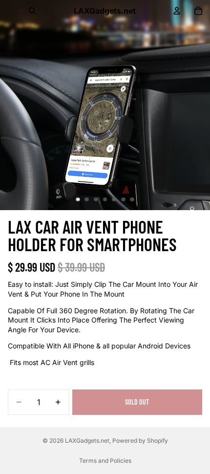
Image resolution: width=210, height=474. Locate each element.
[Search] (32, 11)
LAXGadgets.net (87, 440)
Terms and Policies (105, 460)
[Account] (177, 11)
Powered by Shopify (140, 440)
